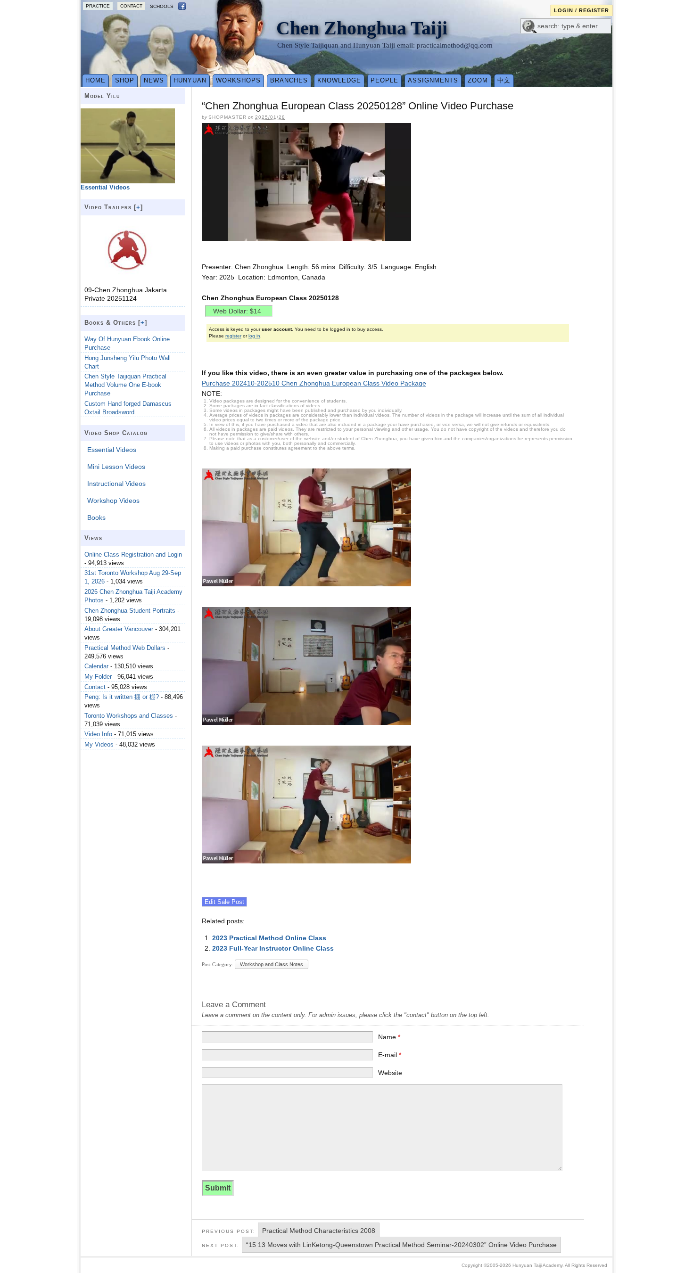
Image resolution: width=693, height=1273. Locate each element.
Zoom (478, 80)
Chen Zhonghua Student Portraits (129, 610)
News (154, 80)
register (233, 335)
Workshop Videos (113, 500)
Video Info (98, 734)
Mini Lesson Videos (116, 466)
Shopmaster (227, 117)
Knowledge (339, 80)
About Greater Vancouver (118, 628)
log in (254, 335)
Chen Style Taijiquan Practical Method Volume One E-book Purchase (125, 385)
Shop (124, 80)
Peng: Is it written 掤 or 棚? (121, 696)
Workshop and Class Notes (271, 964)
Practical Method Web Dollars (124, 647)
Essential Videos (111, 449)
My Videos (99, 744)
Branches (289, 80)
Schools (161, 6)
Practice (98, 5)
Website (390, 1072)
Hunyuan (189, 80)
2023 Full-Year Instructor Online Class (273, 948)
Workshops (238, 80)
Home (95, 80)
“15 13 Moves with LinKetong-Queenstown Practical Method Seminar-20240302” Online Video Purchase (401, 1244)
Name (389, 1037)
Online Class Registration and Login (133, 554)
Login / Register (581, 10)
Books (96, 517)
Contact (131, 5)
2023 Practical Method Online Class (269, 938)
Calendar (96, 666)
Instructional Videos (116, 483)
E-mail (389, 1055)
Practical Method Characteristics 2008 (318, 1230)
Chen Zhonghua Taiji (361, 28)
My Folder (98, 676)
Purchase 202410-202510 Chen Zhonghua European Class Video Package (314, 383)
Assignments (433, 80)
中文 (504, 80)
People (384, 80)
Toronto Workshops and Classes (128, 715)
